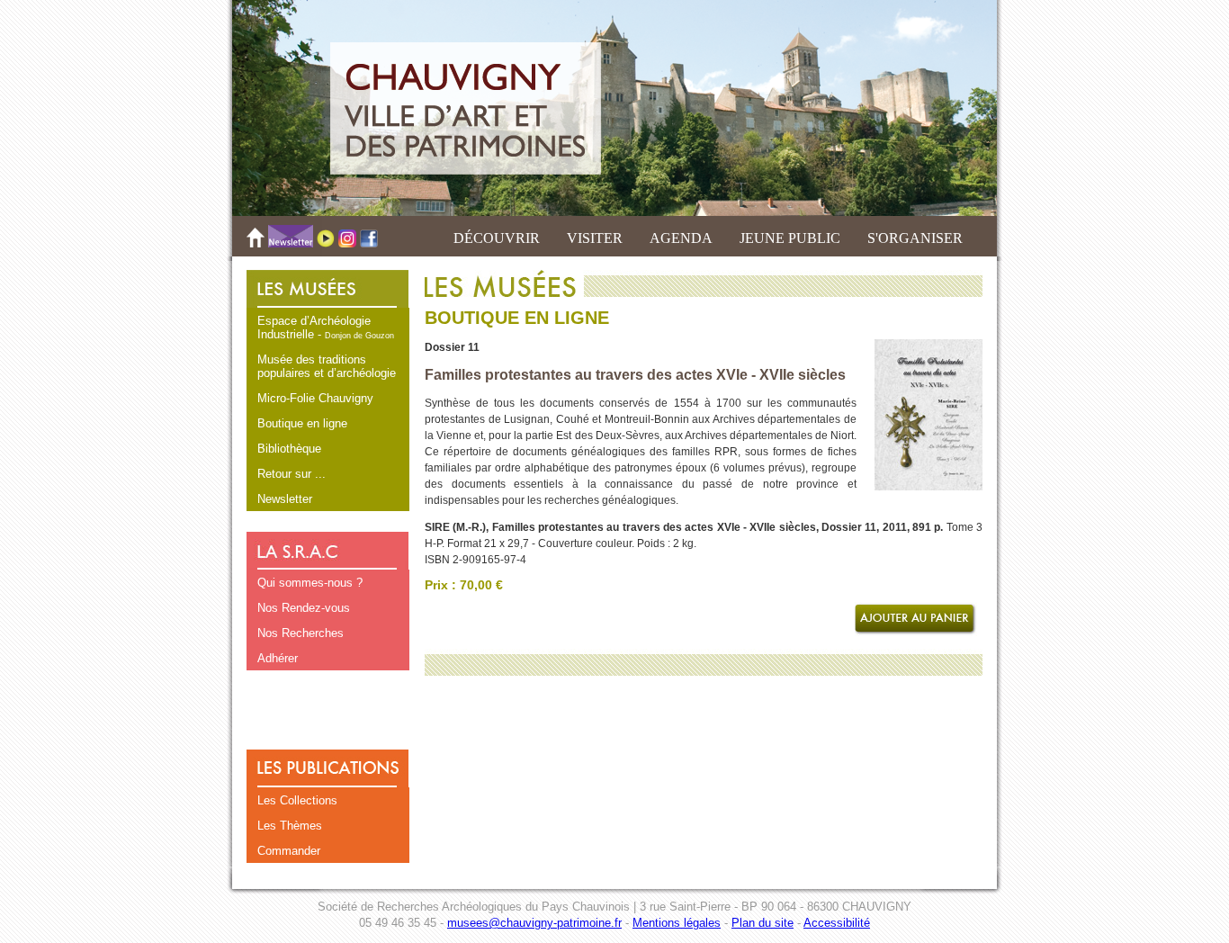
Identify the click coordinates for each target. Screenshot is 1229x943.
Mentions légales (676, 923)
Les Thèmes (289, 825)
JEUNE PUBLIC (790, 238)
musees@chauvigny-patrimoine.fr (534, 923)
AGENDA (681, 238)
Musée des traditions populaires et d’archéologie (326, 366)
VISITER (595, 238)
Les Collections (297, 800)
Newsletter (284, 499)
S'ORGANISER (915, 238)
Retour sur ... (291, 473)
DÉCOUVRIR (496, 238)
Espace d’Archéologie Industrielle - (325, 327)
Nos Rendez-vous (303, 608)
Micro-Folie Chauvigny (315, 398)
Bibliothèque (289, 448)
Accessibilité (836, 923)
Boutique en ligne (302, 423)
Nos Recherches (300, 633)
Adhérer (277, 658)
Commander (288, 851)
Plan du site (762, 923)
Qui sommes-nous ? (310, 582)
